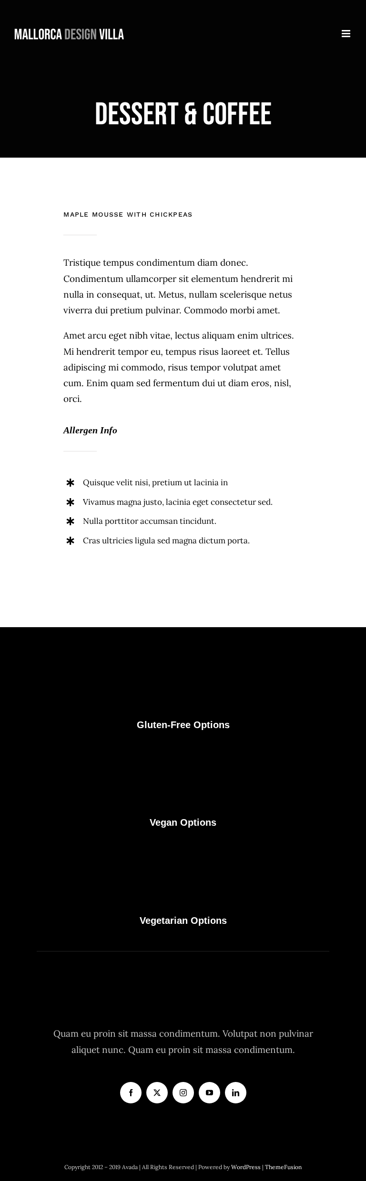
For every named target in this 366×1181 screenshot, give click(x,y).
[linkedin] (235, 1092)
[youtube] (209, 1092)
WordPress (246, 1167)
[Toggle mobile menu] (347, 34)
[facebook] (131, 1092)
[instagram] (183, 1092)
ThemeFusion (283, 1167)
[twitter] (157, 1092)
